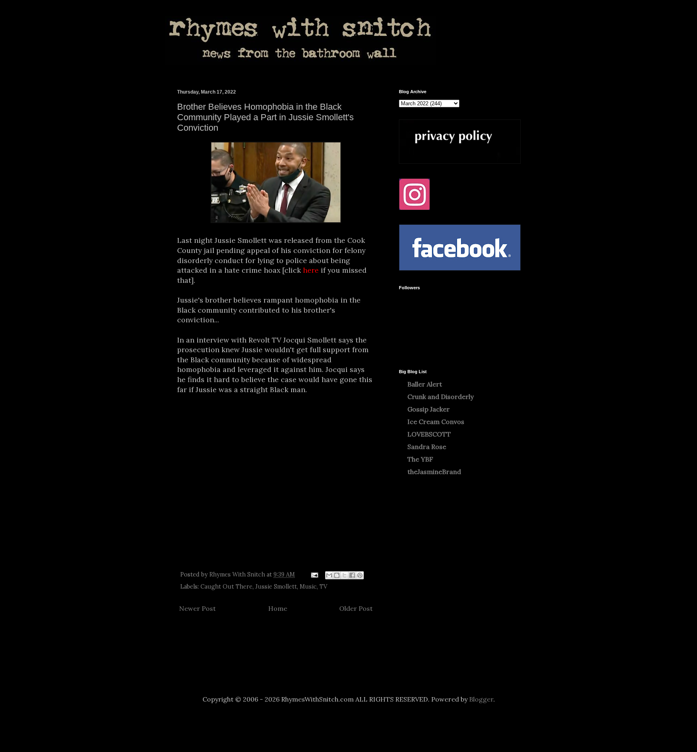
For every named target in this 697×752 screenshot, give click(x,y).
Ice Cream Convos (435, 422)
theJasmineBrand (434, 472)
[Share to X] (344, 575)
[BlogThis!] (337, 575)
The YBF (420, 459)
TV (323, 586)
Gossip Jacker (428, 409)
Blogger (481, 699)
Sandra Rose (426, 447)
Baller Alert (424, 384)
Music (308, 586)
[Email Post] (314, 574)
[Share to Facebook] (352, 575)
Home (277, 608)
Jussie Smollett (276, 586)
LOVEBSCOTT (429, 434)
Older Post (356, 608)
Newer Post (197, 608)
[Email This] (329, 575)
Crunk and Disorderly (440, 397)
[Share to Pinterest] (360, 575)
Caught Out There (226, 586)
